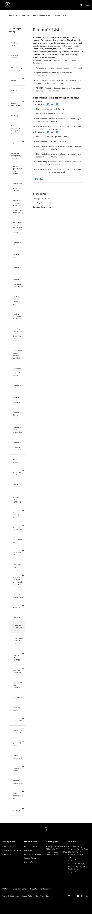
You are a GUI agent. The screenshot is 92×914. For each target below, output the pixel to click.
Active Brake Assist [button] (17, 541)
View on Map (73, 860)
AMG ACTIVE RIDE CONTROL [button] (17, 685)
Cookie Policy (27, 896)
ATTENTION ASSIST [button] (17, 473)
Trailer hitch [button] (15, 810)
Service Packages (31, 858)
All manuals (13, 15)
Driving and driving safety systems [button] (16, 155)
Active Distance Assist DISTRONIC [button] (17, 498)
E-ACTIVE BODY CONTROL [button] (16, 657)
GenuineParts (29, 862)
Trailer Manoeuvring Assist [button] (18, 795)
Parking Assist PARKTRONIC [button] (18, 731)
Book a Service (30, 846)
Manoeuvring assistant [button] (18, 769)
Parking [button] (13, 143)
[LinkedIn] (87, 896)
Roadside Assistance (32, 854)
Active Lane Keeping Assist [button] (18, 596)
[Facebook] (73, 896)
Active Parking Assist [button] (18, 744)
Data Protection (42, 896)
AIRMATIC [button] (16, 617)
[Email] (69, 896)
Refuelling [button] (14, 116)
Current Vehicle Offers (11, 850)
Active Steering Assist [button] (16, 514)
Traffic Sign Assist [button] (17, 553)
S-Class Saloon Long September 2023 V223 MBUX (36, 15)
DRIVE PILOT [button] (17, 607)
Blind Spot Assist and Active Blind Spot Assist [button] (17, 581)
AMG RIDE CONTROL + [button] (17, 671)
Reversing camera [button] (16, 709)
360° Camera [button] (17, 720)
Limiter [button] (15, 485)
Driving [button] (13, 80)
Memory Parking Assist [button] (18, 782)
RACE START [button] (17, 698)
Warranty (28, 850)
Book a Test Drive (9, 846)
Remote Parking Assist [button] (18, 756)
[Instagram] (82, 896)
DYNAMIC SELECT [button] (14, 91)
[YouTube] (77, 896)
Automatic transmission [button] (15, 104)
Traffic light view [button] (17, 566)
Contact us (7, 854)
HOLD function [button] (16, 460)
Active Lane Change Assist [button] (18, 528)
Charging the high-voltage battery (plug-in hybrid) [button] (16, 129)
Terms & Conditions (10, 896)
